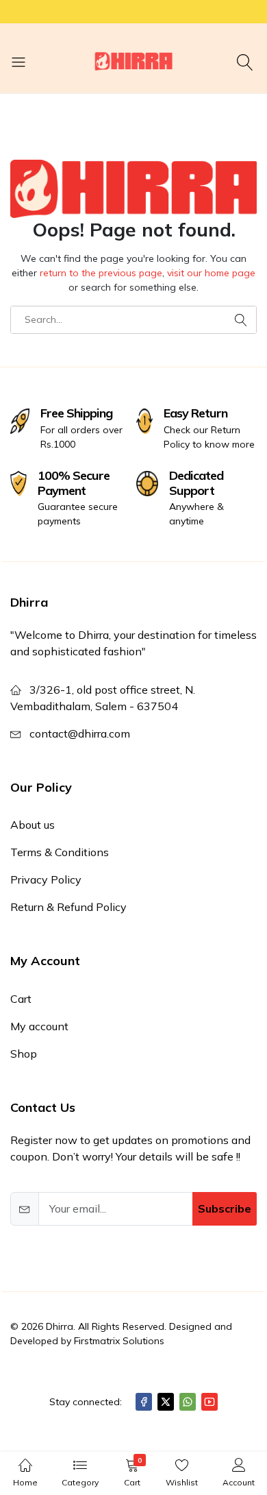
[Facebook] (144, 1402)
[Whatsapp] (187, 1402)
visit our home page (211, 273)
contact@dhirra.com (79, 733)
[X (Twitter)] (165, 1402)
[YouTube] (209, 1402)
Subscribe (224, 1208)
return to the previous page (101, 273)
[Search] (247, 62)
